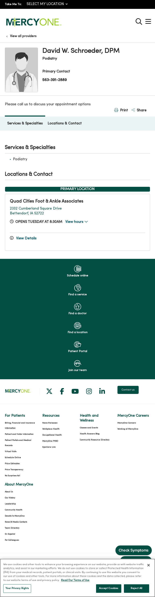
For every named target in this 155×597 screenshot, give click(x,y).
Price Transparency (14, 470)
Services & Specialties (25, 123)
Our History (10, 498)
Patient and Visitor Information (19, 434)
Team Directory (12, 528)
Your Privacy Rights (17, 588)
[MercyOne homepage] (33, 26)
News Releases (49, 423)
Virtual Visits (10, 451)
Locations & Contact (65, 123)
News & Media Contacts (16, 522)
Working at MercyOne (127, 429)
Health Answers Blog (89, 434)
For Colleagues (12, 540)
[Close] (148, 565)
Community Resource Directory (94, 440)
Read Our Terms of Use (75, 580)
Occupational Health (52, 435)
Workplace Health (51, 429)
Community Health (13, 510)
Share (141, 110)
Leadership (10, 504)
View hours (74, 222)
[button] (149, 20)
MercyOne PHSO (50, 441)
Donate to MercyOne (15, 516)
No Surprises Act (12, 476)
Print (123, 110)
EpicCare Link (49, 447)
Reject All (136, 588)
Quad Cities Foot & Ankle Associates (46, 201)
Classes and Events (89, 428)
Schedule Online (13, 458)
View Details (26, 238)
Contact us (128, 390)
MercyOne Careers (126, 423)
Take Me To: (13, 4)
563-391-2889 (54, 80)
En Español (10, 534)
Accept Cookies (108, 588)
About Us (9, 492)
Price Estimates (12, 464)
